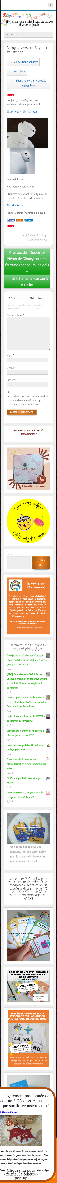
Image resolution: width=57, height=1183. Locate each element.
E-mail (11, 367)
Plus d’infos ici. (15, 205)
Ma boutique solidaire (25, 61)
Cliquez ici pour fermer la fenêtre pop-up (21, 1174)
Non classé (19, 71)
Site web (11, 380)
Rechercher (12, 554)
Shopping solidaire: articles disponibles (31, 83)
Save (11, 95)
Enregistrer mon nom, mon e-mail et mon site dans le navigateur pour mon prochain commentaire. (27, 400)
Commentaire (15, 315)
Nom (10, 355)
